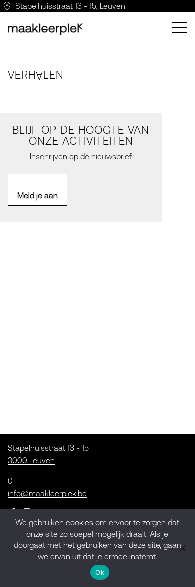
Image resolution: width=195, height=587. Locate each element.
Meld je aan (38, 195)
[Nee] (183, 548)
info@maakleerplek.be (47, 493)
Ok (100, 572)
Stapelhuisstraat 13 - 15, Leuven (71, 5)
